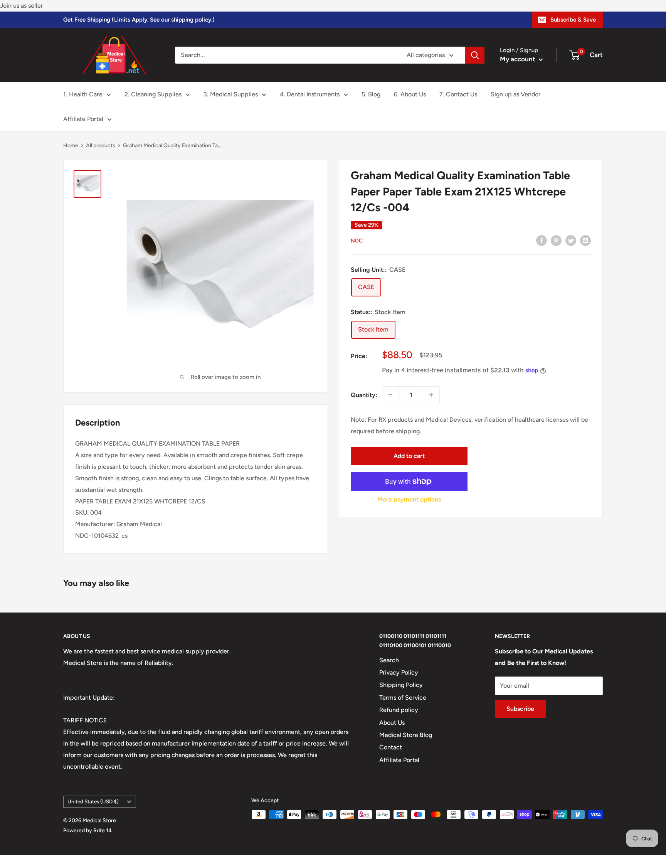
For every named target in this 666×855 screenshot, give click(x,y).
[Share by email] (585, 240)
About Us (392, 722)
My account (518, 59)
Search (389, 660)
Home (70, 145)
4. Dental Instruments (310, 94)
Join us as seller (21, 5)
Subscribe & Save (573, 19)
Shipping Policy (401, 684)
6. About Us (410, 94)
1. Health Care (83, 94)
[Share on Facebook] (541, 240)
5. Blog (371, 94)
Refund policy (398, 710)
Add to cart (409, 455)
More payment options (409, 499)
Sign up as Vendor (516, 94)
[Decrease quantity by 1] (390, 395)
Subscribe (520, 708)
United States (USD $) (93, 801)
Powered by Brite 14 (87, 830)
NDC (357, 240)
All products (100, 145)
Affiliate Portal (83, 119)
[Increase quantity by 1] (431, 395)
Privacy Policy (398, 672)
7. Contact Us (458, 94)
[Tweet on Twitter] (570, 240)
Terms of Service (402, 697)
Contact (390, 747)
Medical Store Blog (405, 735)
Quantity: (364, 394)
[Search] (474, 55)
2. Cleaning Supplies (153, 94)
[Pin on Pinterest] (556, 240)
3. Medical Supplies (231, 94)
